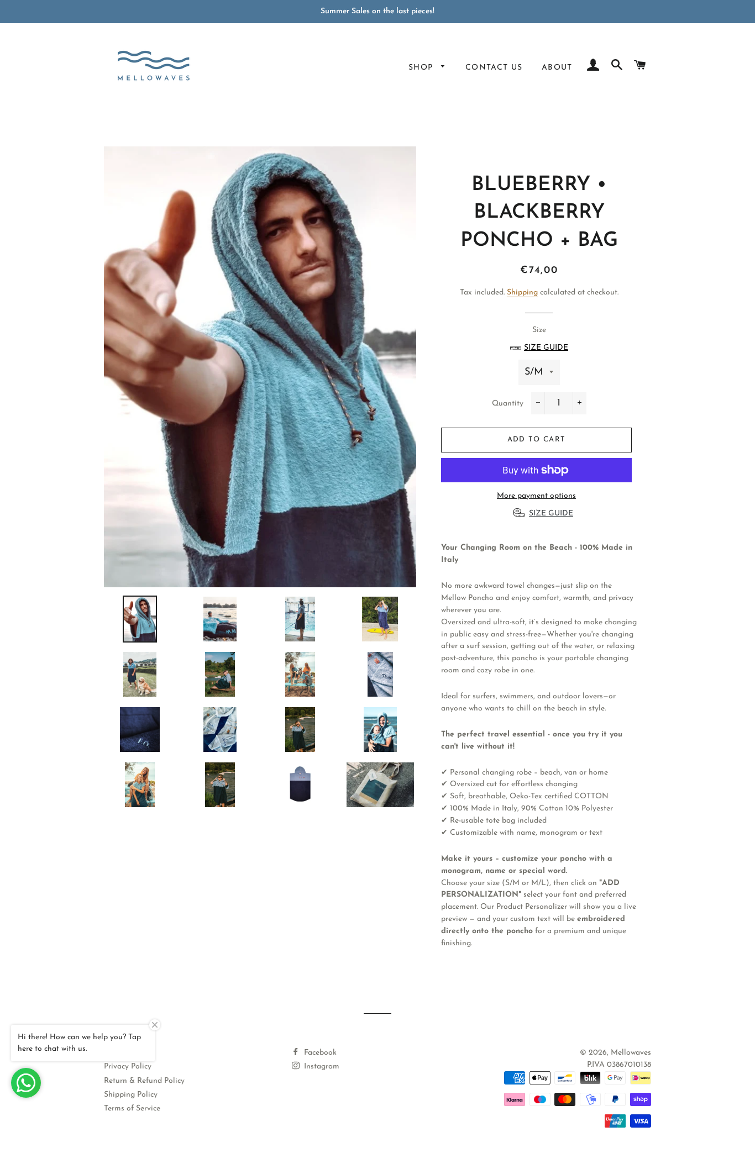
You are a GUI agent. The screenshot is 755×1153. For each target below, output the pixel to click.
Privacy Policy (127, 1066)
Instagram (320, 1066)
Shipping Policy (131, 1095)
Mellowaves (631, 1053)
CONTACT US (494, 68)
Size (546, 339)
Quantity (507, 403)
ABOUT (557, 68)
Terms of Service (132, 1108)
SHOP (422, 68)
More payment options (536, 496)
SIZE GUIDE (551, 513)
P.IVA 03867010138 (619, 1065)
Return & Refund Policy (144, 1081)
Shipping (522, 292)
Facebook (319, 1053)
